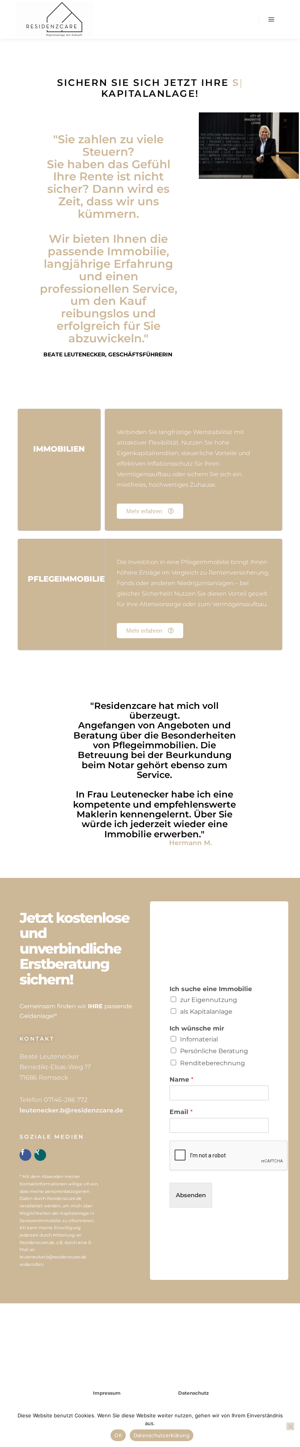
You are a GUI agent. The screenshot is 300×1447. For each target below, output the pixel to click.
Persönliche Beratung (214, 1051)
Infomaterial (199, 1039)
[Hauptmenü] (271, 19)
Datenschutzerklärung (161, 1435)
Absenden (191, 1195)
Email (181, 1112)
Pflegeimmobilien (69, 579)
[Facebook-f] (25, 1155)
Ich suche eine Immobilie (211, 989)
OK (118, 1435)
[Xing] (40, 1155)
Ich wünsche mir (197, 1028)
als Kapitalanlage (206, 1011)
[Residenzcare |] (55, 19)
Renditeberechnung (212, 1063)
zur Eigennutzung (208, 1000)
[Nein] (290, 1426)
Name (181, 1079)
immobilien (59, 449)
